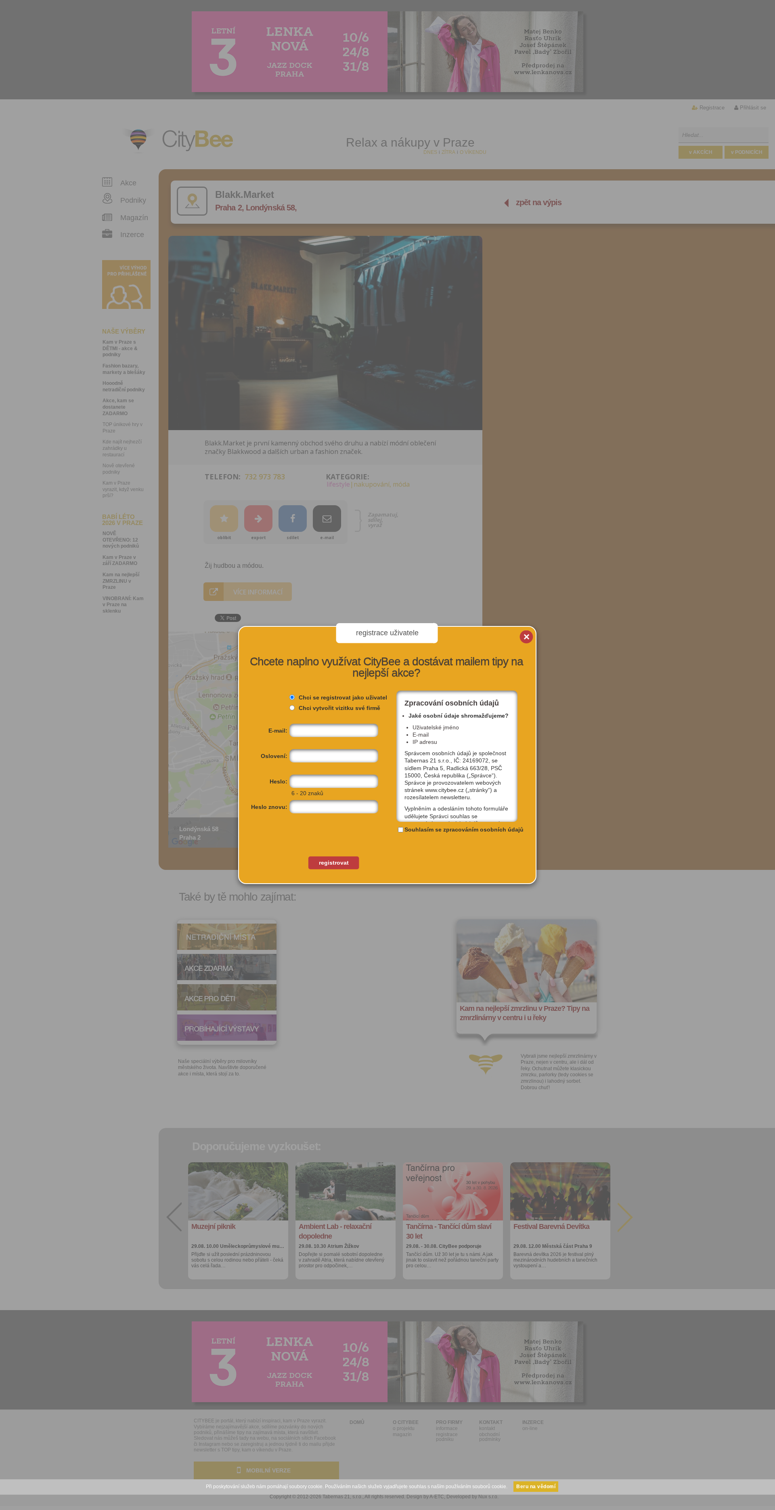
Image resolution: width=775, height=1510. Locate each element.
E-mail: (277, 730)
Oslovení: (274, 756)
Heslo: (278, 781)
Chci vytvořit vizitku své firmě (339, 708)
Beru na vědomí (535, 1486)
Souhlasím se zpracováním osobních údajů (464, 829)
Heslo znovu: (269, 807)
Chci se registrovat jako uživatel (343, 697)
